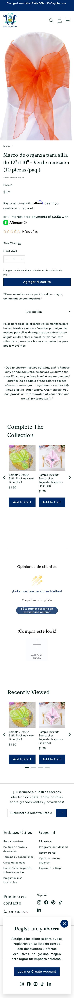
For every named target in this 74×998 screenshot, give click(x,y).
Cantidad (10, 251)
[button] (37, 312)
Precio (8, 185)
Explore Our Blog (50, 868)
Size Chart (10, 243)
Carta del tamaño (14, 862)
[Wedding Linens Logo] (10, 20)
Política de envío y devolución (15, 849)
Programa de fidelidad (53, 847)
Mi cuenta (45, 841)
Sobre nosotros (13, 841)
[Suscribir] (61, 813)
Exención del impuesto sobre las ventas (17, 870)
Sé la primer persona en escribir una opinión (37, 610)
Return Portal (47, 852)
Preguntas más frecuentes (12, 880)
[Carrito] (59, 20)
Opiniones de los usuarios (49, 860)
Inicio (6, 146)
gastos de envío (18, 270)
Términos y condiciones (18, 856)
